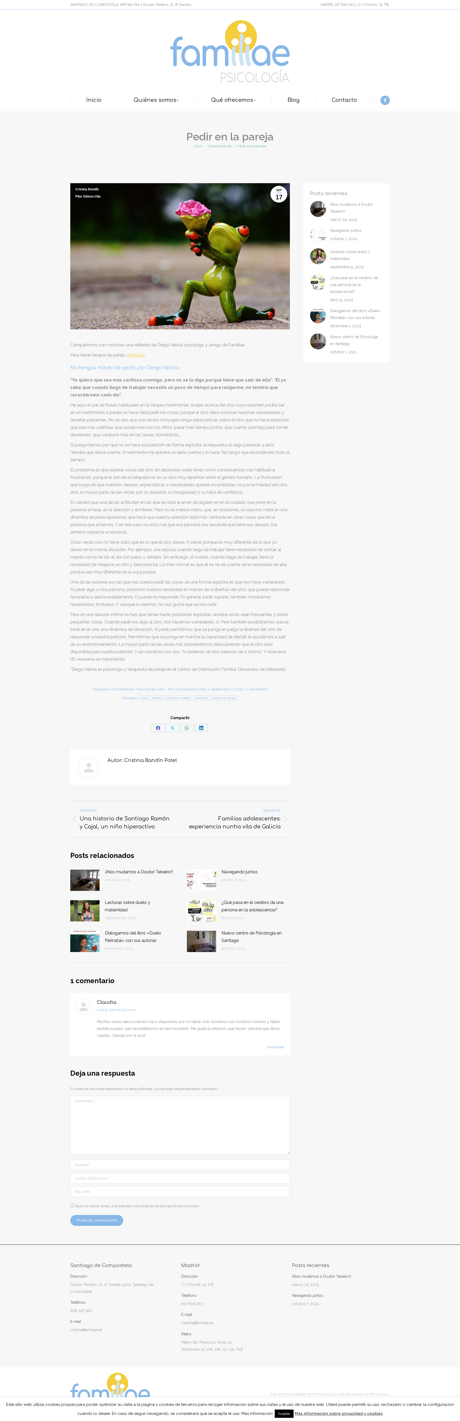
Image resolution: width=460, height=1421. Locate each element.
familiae (157, 698)
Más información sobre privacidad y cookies (339, 1413)
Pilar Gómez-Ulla (88, 196)
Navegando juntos (239, 871)
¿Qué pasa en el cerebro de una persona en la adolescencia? (252, 906)
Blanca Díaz (379, 1394)
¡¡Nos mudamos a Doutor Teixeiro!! (139, 871)
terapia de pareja (224, 698)
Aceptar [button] (284, 1414)
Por (187, 689)
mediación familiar (178, 698)
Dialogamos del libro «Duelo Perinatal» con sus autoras (133, 936)
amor (144, 698)
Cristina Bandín (87, 189)
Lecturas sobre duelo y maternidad (127, 906)
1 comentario (257, 689)
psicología (201, 698)
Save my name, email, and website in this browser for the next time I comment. (137, 1206)
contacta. (136, 355)
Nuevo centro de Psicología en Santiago (251, 936)
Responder (276, 1047)
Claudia (106, 1002)
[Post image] (85, 880)
